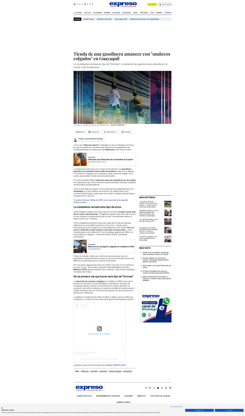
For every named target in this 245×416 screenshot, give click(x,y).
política (87, 13)
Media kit (141, 396)
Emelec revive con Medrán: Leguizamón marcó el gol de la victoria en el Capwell (156, 253)
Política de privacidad (176, 406)
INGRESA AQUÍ (119, 365)
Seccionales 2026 (121, 19)
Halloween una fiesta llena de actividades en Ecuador (110, 159)
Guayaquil (126, 13)
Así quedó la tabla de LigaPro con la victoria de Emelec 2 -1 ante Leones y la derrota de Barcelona (148, 204)
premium (167, 13)
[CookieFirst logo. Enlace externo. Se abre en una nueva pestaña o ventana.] (2, 408)
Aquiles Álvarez (88, 19)
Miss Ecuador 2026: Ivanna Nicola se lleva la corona (157, 266)
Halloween (84, 371)
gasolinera (103, 371)
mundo (159, 13)
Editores (129, 396)
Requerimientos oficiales (108, 396)
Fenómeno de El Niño (104, 19)
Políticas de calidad (160, 396)
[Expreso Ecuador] (89, 390)
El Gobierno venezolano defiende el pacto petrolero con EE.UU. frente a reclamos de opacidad (148, 230)
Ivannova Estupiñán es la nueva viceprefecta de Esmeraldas (148, 238)
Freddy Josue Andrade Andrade (90, 138)
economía (97, 13)
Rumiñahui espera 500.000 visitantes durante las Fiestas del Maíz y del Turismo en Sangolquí (148, 213)
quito (135, 13)
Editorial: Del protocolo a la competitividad (144, 19)
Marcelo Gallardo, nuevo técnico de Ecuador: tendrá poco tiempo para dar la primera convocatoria (156, 260)
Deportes (144, 13)
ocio (152, 13)
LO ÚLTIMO (78, 13)
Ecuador (116, 13)
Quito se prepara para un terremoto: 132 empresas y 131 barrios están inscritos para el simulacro (157, 278)
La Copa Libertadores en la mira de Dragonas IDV (148, 220)
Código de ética (84, 396)
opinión (107, 13)
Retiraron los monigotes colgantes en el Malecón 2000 (111, 247)
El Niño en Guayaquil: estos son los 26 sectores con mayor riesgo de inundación (156, 272)
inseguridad (127, 371)
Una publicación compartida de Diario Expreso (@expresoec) (99, 359)
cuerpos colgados (115, 371)
